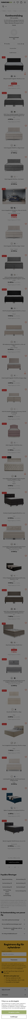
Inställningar (14, 1017)
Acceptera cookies (14, 1012)
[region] (14, 1009)
